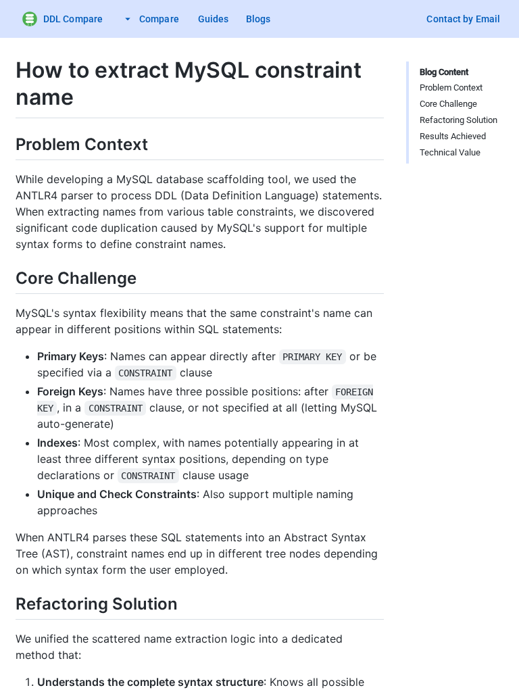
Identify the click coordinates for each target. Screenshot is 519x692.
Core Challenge (448, 104)
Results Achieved (453, 136)
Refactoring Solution (458, 120)
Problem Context (451, 87)
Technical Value (450, 152)
